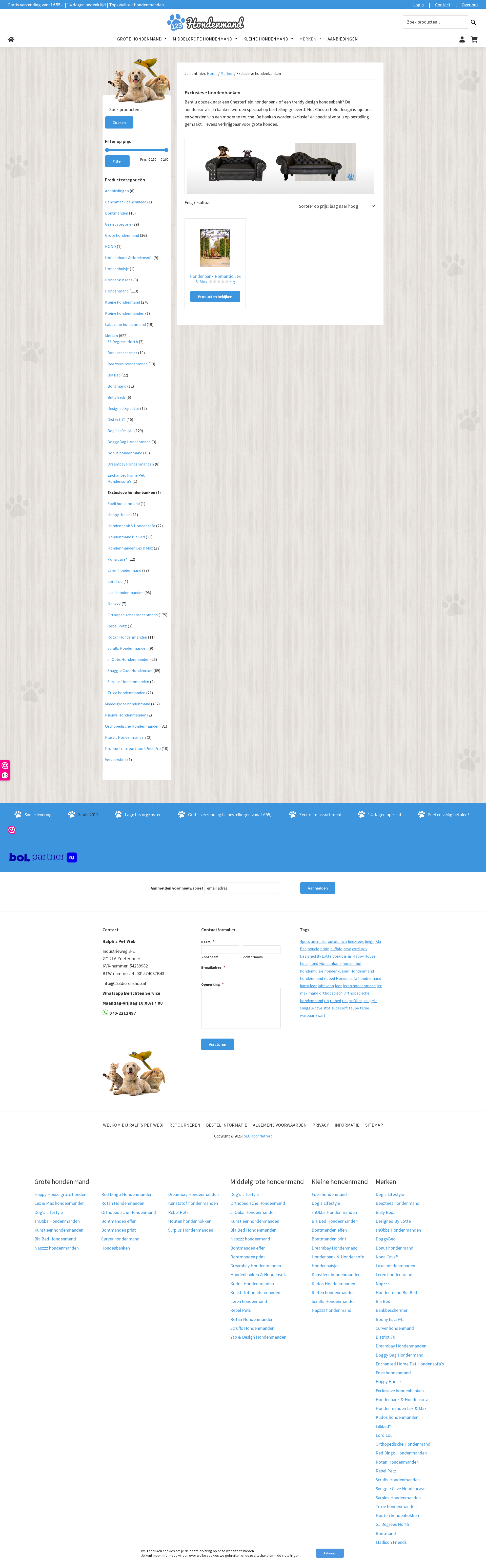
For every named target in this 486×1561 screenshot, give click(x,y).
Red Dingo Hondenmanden (126, 1194)
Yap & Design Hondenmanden (258, 1337)
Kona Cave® (118, 559)
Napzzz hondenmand (250, 1239)
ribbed (335, 1000)
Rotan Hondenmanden (127, 637)
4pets (305, 941)
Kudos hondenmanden (397, 1417)
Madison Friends (391, 1542)
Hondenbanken (115, 1248)
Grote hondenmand (122, 235)
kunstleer (308, 985)
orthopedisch (330, 993)
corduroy (359, 948)
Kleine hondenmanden (124, 313)
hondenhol (351, 963)
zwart (320, 1015)
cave (347, 948)
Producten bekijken (215, 296)
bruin (324, 948)
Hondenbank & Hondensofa (129, 257)
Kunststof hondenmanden (193, 1203)
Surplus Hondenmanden (128, 681)
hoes (304, 963)
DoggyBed (386, 1239)
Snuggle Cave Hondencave (130, 670)
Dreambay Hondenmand (335, 1248)
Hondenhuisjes (325, 1266)
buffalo (336, 948)
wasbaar (307, 1015)
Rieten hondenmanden (333, 1292)
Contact (442, 5)
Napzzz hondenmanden (56, 1248)
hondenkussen (336, 971)
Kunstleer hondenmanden (58, 1230)
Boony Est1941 (390, 1319)
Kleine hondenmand (122, 302)
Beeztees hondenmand (128, 363)
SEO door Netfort (258, 1136)
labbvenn (326, 985)
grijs (348, 956)
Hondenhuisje (117, 268)
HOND (110, 246)
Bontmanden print (118, 1230)
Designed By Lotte (123, 408)
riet (345, 1000)
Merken (226, 73)
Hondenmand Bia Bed (126, 536)
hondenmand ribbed (317, 978)
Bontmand (117, 386)
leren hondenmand (359, 985)
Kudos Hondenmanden (252, 1283)
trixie (364, 1007)
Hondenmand (117, 290)
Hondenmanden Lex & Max (130, 548)
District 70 (117, 419)
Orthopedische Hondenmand (133, 614)
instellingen (290, 1555)
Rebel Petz (117, 625)
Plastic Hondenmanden (125, 737)
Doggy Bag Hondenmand (129, 441)
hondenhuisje (311, 971)
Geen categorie (118, 224)
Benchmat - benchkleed (125, 201)
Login (418, 5)
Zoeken (473, 22)
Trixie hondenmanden (126, 692)
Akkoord (329, 1553)
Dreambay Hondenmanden (131, 464)
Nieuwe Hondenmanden (125, 715)
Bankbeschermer (122, 352)
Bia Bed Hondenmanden (253, 1230)
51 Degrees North (123, 341)
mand (313, 993)
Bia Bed (114, 374)
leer (338, 985)
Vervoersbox (115, 759)
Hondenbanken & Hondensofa (259, 1274)
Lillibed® (383, 1426)
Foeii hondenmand (124, 503)
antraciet (319, 941)
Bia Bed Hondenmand (55, 1239)
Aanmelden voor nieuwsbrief (177, 888)
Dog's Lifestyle (120, 430)
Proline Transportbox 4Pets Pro (133, 748)
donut (338, 956)
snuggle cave (311, 1007)
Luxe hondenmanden (126, 592)
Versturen (217, 1044)
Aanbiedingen (117, 190)
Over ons (470, 5)
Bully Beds (117, 397)
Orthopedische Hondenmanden (132, 726)
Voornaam (209, 957)
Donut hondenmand (125, 452)
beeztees (356, 941)
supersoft (340, 1007)
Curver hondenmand (120, 1239)
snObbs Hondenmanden (128, 659)
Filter (117, 161)
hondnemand (369, 978)
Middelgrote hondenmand (127, 703)
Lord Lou (115, 581)
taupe (354, 1007)
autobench (337, 941)
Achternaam (253, 957)
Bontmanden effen (118, 1221)
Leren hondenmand (124, 570)
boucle (313, 948)
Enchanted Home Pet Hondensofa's (410, 1364)
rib (326, 1000)
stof (327, 1007)
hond (313, 963)
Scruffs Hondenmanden (128, 648)
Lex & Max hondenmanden (59, 1203)
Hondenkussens (118, 279)
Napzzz (114, 603)
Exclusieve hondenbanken (131, 492)
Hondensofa (346, 978)
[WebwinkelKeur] (12, 829)
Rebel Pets (240, 1310)
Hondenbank (330, 963)
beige (369, 941)
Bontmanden (116, 213)
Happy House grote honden (60, 1194)
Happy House (119, 514)
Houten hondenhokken (189, 1221)
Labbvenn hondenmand (125, 324)
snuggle (370, 1000)
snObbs (355, 1000)
